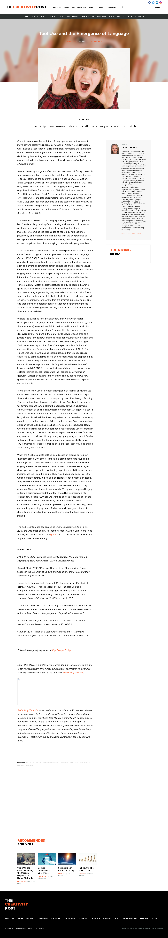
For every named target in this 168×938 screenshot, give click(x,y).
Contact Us (9, 929)
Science (51, 17)
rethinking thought (25, 766)
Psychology (88, 17)
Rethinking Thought (73, 672)
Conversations (79, 7)
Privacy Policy (20, 929)
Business (101, 17)
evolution (30, 762)
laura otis (74, 762)
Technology (42, 918)
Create (117, 918)
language (64, 762)
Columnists (113, 7)
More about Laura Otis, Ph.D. (132, 234)
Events (92, 7)
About (102, 7)
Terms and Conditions (36, 929)
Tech (60, 17)
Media (66, 7)
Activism (127, 17)
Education (114, 17)
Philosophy (72, 17)
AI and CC (140, 17)
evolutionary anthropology (47, 762)
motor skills (85, 762)
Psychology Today (61, 650)
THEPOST (16, 904)
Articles (57, 7)
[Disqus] (58, 804)
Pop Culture (37, 17)
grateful (54, 535)
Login (157, 7)
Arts (25, 17)
